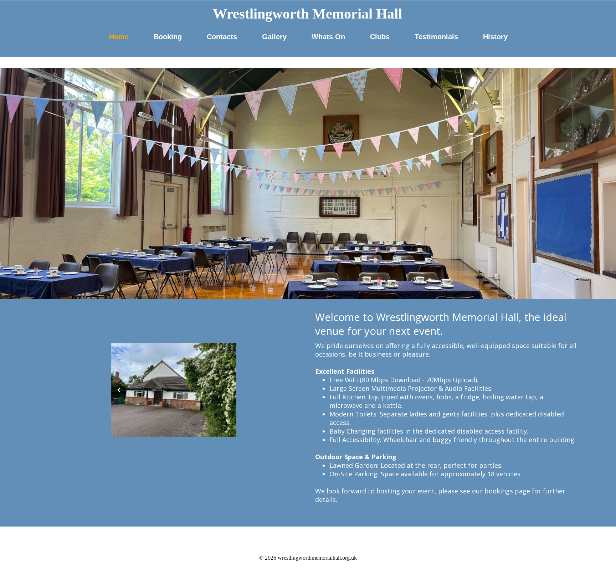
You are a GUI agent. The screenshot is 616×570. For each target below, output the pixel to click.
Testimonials (436, 37)
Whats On (328, 37)
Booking (168, 37)
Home (119, 37)
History (495, 37)
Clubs (380, 37)
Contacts (222, 37)
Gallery (274, 37)
